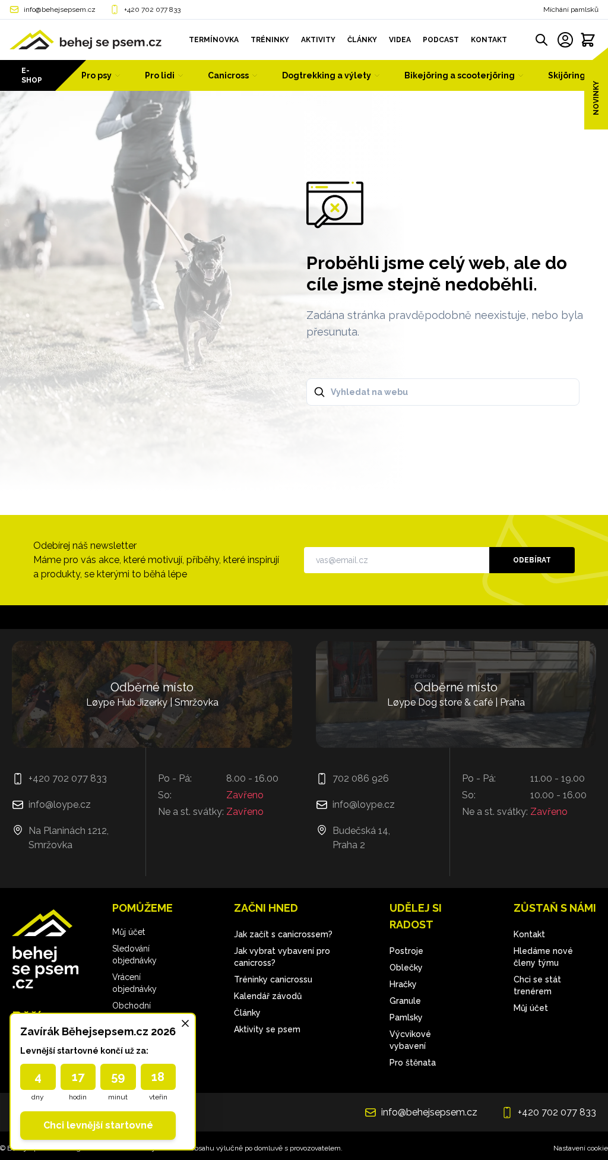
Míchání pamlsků (570, 9)
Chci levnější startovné (98, 1125)
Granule (405, 1001)
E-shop (31, 75)
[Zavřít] (185, 1023)
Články (247, 1012)
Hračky (403, 984)
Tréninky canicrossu (273, 979)
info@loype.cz (59, 804)
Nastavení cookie (580, 1148)
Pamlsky (406, 1017)
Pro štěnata (413, 1062)
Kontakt (529, 934)
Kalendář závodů (268, 996)
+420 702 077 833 (152, 9)
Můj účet (128, 932)
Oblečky (406, 967)
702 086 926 (360, 778)
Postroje (406, 951)
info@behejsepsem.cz (60, 9)
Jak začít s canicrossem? (283, 934)
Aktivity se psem (267, 1029)
